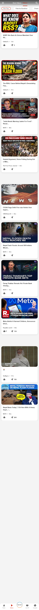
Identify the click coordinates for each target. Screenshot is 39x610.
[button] (19, 30)
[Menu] (3, 2)
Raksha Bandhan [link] (21, 8)
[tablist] (19, 8)
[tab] (6, 8)
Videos (25, 3)
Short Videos (17, 3)
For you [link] (6, 8)
